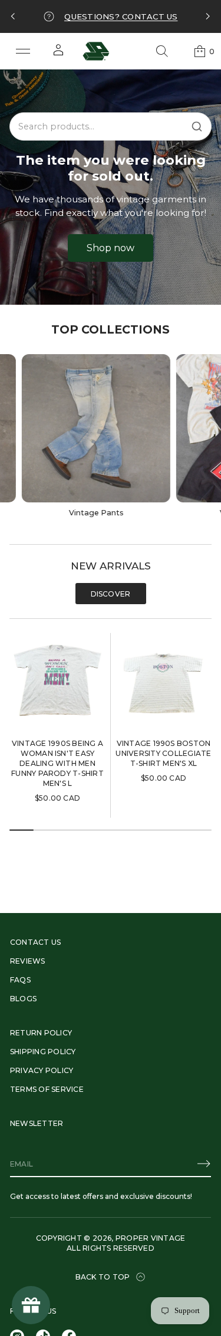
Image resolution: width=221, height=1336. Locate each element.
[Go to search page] (162, 51)
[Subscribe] (204, 1164)
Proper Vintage (150, 1238)
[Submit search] (196, 126)
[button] (162, 51)
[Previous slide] (13, 16)
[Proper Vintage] (96, 51)
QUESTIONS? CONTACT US (120, 16)
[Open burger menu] (23, 51)
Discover (111, 593)
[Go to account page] (58, 54)
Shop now (110, 248)
